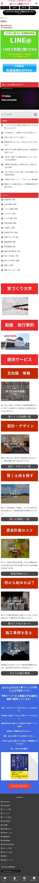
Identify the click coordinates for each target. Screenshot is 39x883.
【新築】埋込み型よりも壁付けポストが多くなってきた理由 (21, 166)
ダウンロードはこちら (19, 786)
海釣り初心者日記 (10, 251)
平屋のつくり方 (9, 237)
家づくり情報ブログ (19, 4)
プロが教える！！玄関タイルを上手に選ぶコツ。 (21, 133)
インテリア (8, 213)
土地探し (7, 228)
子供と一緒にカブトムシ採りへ (14, 137)
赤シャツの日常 (9, 260)
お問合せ (14, 7)
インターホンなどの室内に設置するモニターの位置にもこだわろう (21, 126)
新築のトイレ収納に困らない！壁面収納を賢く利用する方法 (21, 185)
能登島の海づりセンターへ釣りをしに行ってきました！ (21, 143)
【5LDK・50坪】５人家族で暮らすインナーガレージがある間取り (20, 158)
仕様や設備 (8, 223)
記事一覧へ (24, 7)
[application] (19, 98)
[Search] (35, 115)
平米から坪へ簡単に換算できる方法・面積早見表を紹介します (21, 151)
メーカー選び (8, 218)
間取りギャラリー (10, 270)
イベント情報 (8, 209)
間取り (6, 265)
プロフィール (5, 7)
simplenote (8, 199)
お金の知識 (8, 204)
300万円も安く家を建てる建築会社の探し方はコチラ (20, 12)
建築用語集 (8, 242)
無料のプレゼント (34, 7)
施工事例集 (8, 246)
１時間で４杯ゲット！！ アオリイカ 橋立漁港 (21, 179)
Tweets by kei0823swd (8, 867)
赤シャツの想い (9, 256)
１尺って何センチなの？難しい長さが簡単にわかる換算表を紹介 (21, 173)
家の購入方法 (8, 232)
